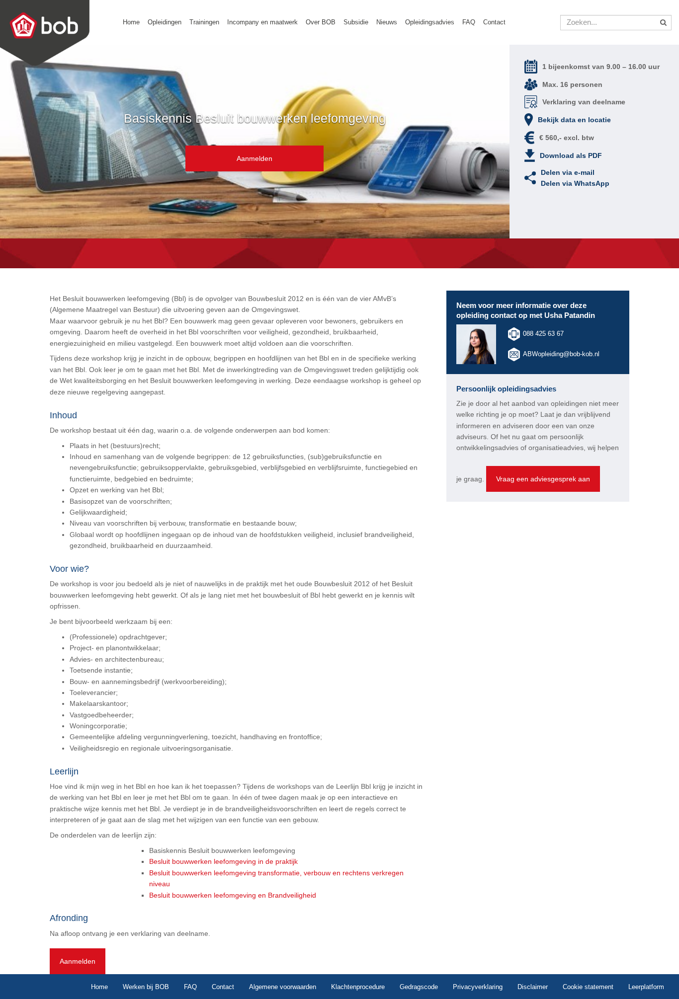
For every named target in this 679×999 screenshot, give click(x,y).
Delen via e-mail (567, 172)
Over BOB (321, 22)
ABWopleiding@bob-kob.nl (561, 354)
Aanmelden (254, 158)
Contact (494, 22)
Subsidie (355, 22)
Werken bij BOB (146, 987)
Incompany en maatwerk (262, 22)
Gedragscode (419, 987)
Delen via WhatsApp (575, 183)
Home (131, 22)
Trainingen (204, 22)
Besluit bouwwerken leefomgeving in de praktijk (223, 861)
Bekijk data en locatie (574, 120)
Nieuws (386, 22)
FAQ (468, 22)
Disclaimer (532, 987)
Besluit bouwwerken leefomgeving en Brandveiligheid (232, 895)
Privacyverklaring (478, 987)
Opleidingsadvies (429, 22)
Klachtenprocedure (358, 987)
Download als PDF (571, 155)
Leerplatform (646, 987)
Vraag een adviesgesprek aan (543, 479)
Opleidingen (164, 22)
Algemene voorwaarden (282, 987)
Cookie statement (588, 987)
